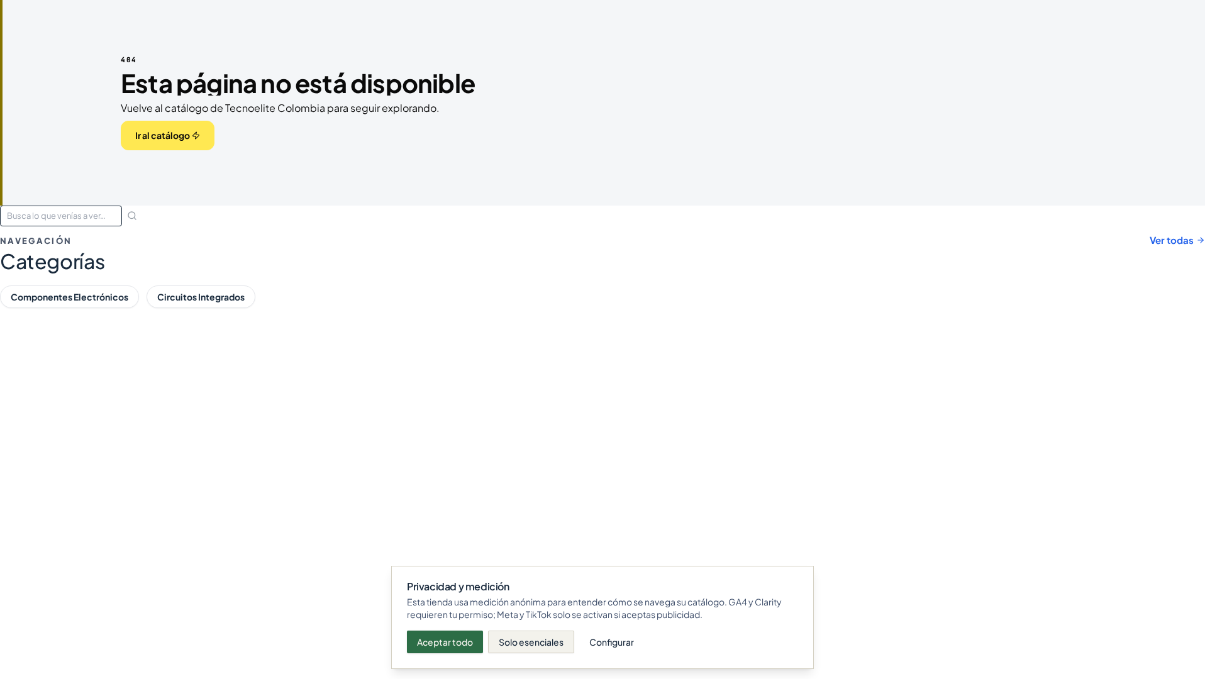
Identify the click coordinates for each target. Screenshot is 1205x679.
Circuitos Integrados (201, 296)
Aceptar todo (445, 642)
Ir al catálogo (162, 135)
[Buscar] (132, 215)
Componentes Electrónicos (69, 296)
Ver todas (1172, 240)
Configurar (611, 642)
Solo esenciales (531, 642)
